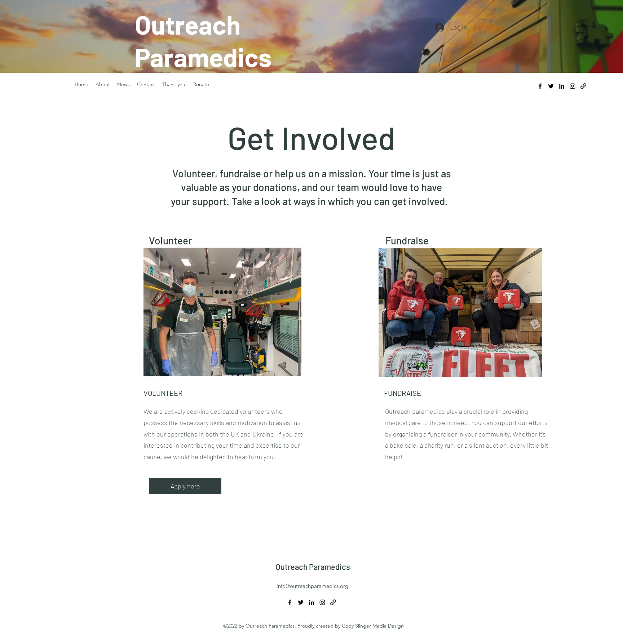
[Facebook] (540, 86)
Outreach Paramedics (312, 566)
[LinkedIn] (561, 86)
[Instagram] (572, 86)
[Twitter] (550, 86)
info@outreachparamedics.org (312, 586)
